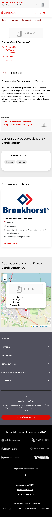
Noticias (5, 338)
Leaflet (34, 326)
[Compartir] (39, 13)
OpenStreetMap (45, 326)
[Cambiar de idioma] (43, 13)
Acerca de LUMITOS (25, 489)
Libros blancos (8, 364)
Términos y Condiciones (26, 508)
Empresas (5, 347)
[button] (26, 310)
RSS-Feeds (6, 381)
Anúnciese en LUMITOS (25, 485)
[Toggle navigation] (49, 13)
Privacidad (44, 508)
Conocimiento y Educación (13, 372)
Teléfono (9, 56)
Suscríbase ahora (26, 417)
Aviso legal (7, 508)
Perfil (5, 73)
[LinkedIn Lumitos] (26, 475)
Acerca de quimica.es (26, 494)
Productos (16, 73)
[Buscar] (35, 13)
